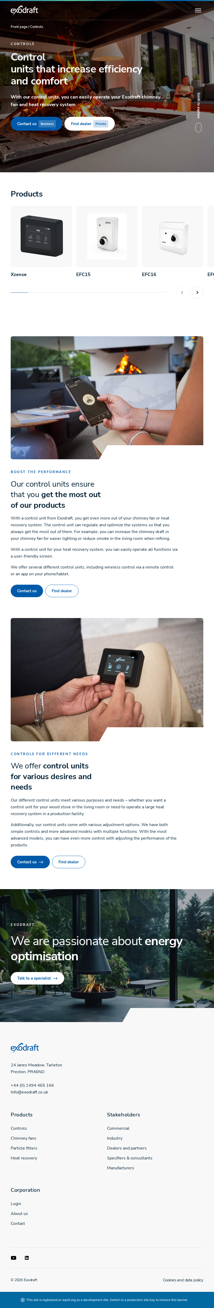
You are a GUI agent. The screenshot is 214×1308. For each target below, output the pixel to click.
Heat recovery (24, 1158)
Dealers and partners (127, 1148)
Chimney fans (23, 1138)
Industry (114, 1138)
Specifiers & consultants (129, 1158)
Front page (19, 27)
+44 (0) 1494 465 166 (32, 1085)
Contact (18, 1223)
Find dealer (88, 123)
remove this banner (173, 1300)
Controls (19, 1128)
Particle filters (24, 1148)
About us (19, 1214)
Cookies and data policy (183, 1280)
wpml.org (69, 1300)
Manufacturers (120, 1168)
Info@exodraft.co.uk (29, 1092)
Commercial (118, 1128)
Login (16, 1204)
